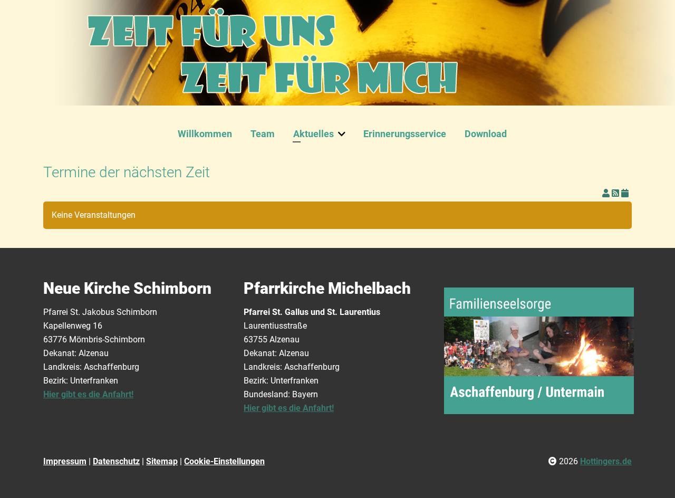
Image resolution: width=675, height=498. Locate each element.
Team (262, 133)
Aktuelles (313, 133)
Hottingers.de (606, 461)
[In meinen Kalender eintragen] (625, 193)
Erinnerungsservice (404, 133)
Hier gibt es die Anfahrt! (88, 394)
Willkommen (205, 133)
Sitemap (162, 461)
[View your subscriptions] (607, 193)
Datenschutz (116, 461)
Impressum (64, 461)
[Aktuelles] (344, 134)
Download (486, 133)
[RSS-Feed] (616, 193)
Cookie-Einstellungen (224, 461)
